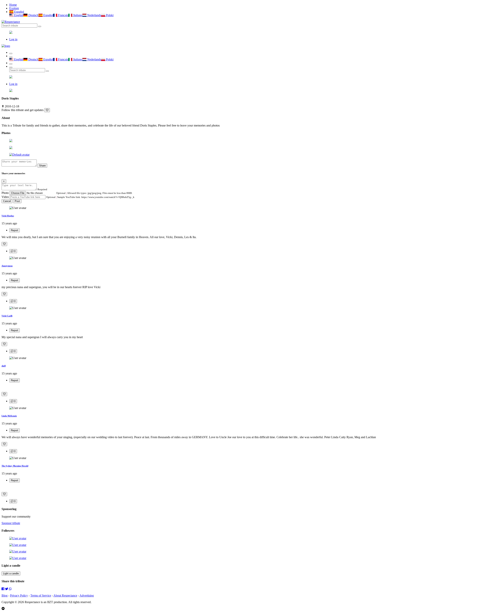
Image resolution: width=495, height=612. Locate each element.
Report (14, 230)
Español (18, 11)
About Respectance (65, 595)
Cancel (7, 201)
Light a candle (11, 573)
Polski (109, 15)
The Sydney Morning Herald (15, 466)
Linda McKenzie (9, 416)
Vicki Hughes (8, 216)
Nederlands (93, 15)
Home (13, 4)
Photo (5, 192)
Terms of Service (40, 595)
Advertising (86, 595)
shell (4, 366)
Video (5, 197)
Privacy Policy (19, 595)
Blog (5, 595)
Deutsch (33, 15)
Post (17, 201)
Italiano (77, 15)
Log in (13, 39)
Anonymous (7, 266)
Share (42, 165)
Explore (14, 8)
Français (62, 15)
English (18, 15)
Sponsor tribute (11, 523)
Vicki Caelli (7, 316)
